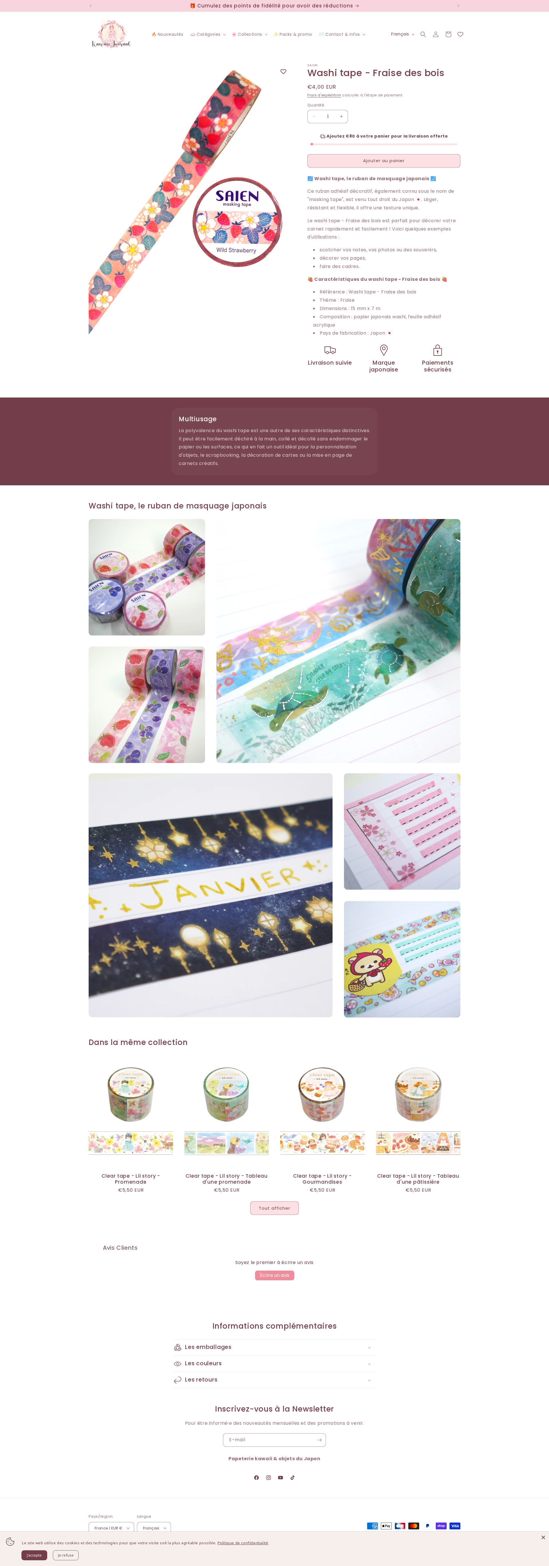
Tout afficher (274, 1208)
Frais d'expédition (324, 95)
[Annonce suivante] (458, 5)
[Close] (543, 1537)
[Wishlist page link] (460, 34)
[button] (207, 34)
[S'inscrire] (319, 1440)
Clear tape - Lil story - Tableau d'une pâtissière (418, 1179)
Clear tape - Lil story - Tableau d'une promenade (227, 1179)
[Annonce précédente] (90, 5)
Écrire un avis (274, 1275)
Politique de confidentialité (243, 1542)
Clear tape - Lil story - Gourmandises (322, 1179)
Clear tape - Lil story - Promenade (131, 1179)
